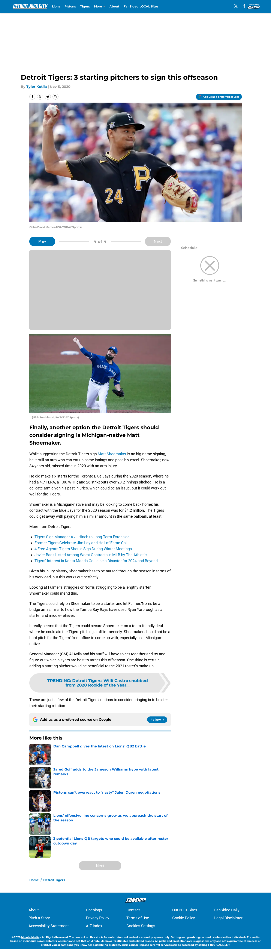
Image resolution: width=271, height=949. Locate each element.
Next (158, 241)
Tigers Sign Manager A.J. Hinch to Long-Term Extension (82, 537)
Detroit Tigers (54, 880)
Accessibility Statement (48, 926)
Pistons (70, 6)
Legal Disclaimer (228, 918)
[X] (236, 6)
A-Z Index (94, 926)
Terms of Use (137, 918)
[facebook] (244, 6)
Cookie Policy (183, 918)
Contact (133, 910)
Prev (42, 241)
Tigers (85, 6)
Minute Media (30, 937)
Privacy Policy (97, 918)
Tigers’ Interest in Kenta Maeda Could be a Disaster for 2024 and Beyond (96, 560)
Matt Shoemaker (112, 454)
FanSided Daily (227, 910)
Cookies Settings (140, 926)
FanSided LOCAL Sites (141, 6)
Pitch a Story (39, 918)
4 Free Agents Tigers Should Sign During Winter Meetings (83, 549)
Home (34, 880)
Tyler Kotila (36, 87)
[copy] (55, 97)
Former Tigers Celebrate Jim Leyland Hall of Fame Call (80, 543)
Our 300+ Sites (184, 910)
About (114, 6)
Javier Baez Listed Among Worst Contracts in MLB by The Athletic (90, 555)
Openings (94, 910)
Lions (56, 6)
